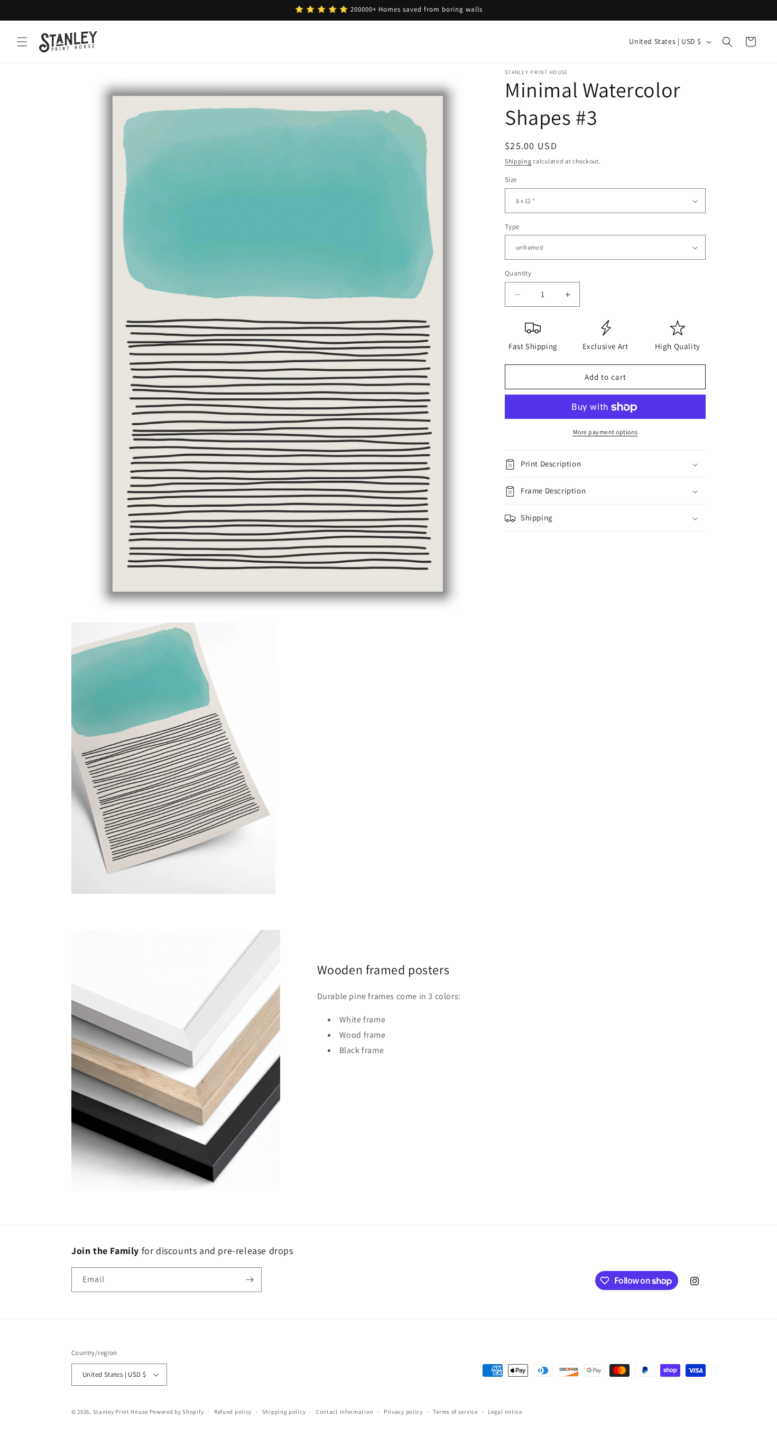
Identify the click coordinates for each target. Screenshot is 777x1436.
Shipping (518, 161)
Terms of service (455, 1411)
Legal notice (505, 1411)
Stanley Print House (120, 1411)
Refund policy (233, 1411)
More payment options (605, 432)
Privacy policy (403, 1411)
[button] (22, 41)
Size (511, 180)
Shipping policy (284, 1411)
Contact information (344, 1411)
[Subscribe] (249, 1279)
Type (512, 226)
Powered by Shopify (177, 1411)
